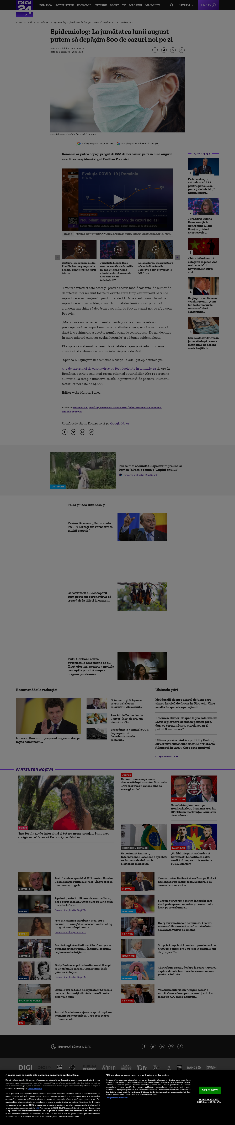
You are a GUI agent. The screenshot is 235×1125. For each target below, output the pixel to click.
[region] (117, 1097)
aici (37, 1107)
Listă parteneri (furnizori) (116, 1097)
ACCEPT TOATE (210, 1090)
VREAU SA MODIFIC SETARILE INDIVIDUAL (209, 1100)
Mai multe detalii (35, 1088)
